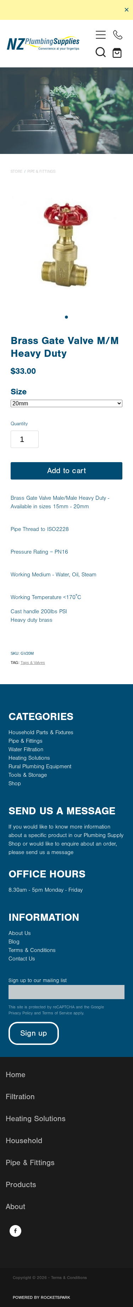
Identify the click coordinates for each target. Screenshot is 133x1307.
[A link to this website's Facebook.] (15, 1231)
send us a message (49, 852)
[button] (100, 51)
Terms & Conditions (32, 950)
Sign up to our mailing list (38, 980)
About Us (20, 933)
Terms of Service (57, 1013)
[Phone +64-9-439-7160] (117, 34)
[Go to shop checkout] (117, 51)
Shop (15, 783)
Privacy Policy (21, 1013)
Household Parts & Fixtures (41, 732)
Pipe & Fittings (41, 172)
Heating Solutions (29, 758)
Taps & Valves (33, 662)
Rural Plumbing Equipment (40, 766)
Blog (14, 941)
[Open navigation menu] (100, 34)
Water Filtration (26, 749)
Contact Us (22, 959)
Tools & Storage (28, 775)
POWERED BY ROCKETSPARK (41, 1297)
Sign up (33, 1033)
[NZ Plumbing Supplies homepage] (50, 43)
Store (16, 172)
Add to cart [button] (66, 470)
